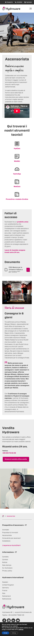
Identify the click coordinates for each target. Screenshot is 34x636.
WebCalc (17, 186)
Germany (5, 587)
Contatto (19, 2)
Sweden (5, 582)
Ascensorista (7, 535)
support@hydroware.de (23, 612)
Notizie (4, 562)
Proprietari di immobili (10, 532)
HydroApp (17, 174)
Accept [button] (5, 633)
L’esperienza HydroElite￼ (11, 545)
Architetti (5, 530)
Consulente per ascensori (11, 538)
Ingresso (29, 2)
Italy (3, 593)
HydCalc (17, 148)
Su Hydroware (7, 568)
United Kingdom (8, 585)
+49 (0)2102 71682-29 (16, 615)
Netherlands (6, 599)
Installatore (6, 541)
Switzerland (6, 596)
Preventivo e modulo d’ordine (17, 199)
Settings (14, 633)
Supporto (10, 2)
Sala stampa (6, 565)
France (4, 590)
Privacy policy (7, 571)
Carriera (5, 559)
